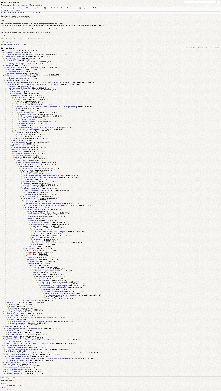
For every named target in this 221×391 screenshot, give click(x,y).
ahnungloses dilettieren (15, 332)
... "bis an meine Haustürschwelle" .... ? (19, 62)
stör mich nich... (40, 233)
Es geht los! (26, 187)
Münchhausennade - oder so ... (31, 116)
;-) (29, 254)
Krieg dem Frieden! (41, 276)
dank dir (33, 246)
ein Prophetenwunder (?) (13, 58)
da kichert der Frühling (19, 138)
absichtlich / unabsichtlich (28, 114)
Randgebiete (29, 202)
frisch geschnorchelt (20, 153)
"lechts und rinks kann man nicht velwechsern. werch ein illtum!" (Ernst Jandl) (49, 205)
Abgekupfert (11, 330)
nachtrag (36, 273)
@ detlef (23, 18)
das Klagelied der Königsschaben (20, 88)
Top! (24, 172)
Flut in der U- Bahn (13, 325)
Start (218, 2)
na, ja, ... (36, 241)
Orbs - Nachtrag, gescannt (15, 69)
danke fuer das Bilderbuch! (30, 196)
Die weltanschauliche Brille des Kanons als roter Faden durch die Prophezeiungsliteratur (35, 340)
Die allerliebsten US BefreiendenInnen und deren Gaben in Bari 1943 (28, 349)
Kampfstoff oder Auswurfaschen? (18, 357)
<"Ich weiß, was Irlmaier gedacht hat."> (16, 56)
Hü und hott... (41, 278)
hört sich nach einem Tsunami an (15, 314)
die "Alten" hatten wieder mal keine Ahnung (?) (49, 232)
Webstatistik (3, 383)
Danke (29, 211)
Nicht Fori (18, 144)
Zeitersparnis (9, 66)
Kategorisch (27, 183)
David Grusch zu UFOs (14, 73)
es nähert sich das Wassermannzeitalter (34, 168)
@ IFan (28, 256)
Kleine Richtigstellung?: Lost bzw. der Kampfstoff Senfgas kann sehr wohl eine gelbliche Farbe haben (40, 358)
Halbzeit (32, 263)
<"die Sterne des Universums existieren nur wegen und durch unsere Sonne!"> (33, 84)
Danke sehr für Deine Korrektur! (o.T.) (21, 360)
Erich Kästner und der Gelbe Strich (16, 347)
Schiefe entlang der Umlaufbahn (29, 164)
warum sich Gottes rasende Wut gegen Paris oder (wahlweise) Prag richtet (30, 343)
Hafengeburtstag (9, 312)
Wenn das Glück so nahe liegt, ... (39, 224)
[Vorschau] (35, 51)
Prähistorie (16, 150)
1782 (23, 118)
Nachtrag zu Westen (20, 97)
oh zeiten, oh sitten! (40, 274)
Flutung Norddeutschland (18, 323)
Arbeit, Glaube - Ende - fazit (54, 293)
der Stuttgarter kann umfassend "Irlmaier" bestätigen (22, 75)
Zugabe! (27, 174)
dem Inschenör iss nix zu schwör (49, 282)
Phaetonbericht (18, 151)
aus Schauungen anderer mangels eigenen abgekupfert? (24, 329)
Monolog (28, 207)
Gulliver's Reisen (35, 226)
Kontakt (3, 387)
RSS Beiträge (5, 378)
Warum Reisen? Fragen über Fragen (33, 129)
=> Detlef (21, 103)
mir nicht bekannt (10, 364)
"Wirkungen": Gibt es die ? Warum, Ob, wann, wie (48, 243)
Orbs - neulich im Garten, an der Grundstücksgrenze (23, 67)
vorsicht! (34, 237)
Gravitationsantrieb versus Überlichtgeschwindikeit (37, 127)
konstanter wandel (32, 194)
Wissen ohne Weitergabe (41, 235)
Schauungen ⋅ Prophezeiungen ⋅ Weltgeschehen (21, 5)
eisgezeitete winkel (21, 159)
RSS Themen (15, 378)
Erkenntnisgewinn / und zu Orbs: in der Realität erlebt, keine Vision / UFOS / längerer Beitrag (46, 107)
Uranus (27, 192)
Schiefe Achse (20, 161)
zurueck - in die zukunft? (32, 189)
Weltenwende (10, 2)
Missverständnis (18, 95)
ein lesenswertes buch (34, 260)
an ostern (20, 136)
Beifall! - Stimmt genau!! (32, 185)
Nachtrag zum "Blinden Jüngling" (15, 338)
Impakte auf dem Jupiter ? (12, 371)
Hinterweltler (31, 258)
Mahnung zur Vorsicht (10, 336)
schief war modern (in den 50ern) (28, 163)
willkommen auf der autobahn (17, 302)
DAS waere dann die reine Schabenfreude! (24, 90)
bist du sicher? (51, 299)
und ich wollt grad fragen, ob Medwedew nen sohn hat (44, 176)
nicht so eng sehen (32, 250)
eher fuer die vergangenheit (13, 366)
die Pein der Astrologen (30, 198)
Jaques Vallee (23, 123)
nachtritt (11, 319)
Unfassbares (10, 81)
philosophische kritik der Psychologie (54, 288)
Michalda (9, 60)
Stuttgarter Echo (12, 79)
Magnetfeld (11, 304)
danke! (20, 110)
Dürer (9, 342)
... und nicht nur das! (38, 228)
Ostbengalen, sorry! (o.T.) (29, 122)
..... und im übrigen (28, 170)
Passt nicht (23, 120)
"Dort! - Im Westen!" (17, 310)
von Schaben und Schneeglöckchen (39, 213)
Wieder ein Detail (18, 140)
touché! (35, 245)
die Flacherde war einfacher (20, 148)
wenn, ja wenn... (17, 94)
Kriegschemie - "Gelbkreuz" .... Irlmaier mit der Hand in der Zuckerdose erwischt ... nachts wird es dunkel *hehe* (41, 353)
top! (7, 351)
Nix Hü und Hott (21, 135)
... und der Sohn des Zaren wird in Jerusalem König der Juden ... (25, 54)
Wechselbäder (35, 267)
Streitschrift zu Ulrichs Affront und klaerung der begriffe (64, 295)
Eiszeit (16, 155)
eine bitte (31, 219)
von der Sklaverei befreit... (39, 269)
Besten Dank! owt (35, 215)
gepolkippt (12, 306)
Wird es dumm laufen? (10, 51)
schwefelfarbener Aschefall (14, 373)
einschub (33, 265)
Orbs (19, 109)
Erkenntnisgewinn (21, 99)
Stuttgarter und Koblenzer (16, 334)
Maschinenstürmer (44, 280)
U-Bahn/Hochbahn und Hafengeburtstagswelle (22, 317)
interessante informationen (39, 217)
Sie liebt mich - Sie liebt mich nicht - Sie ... (53, 284)
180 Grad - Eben (15, 92)
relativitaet (11, 86)
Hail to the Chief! (29, 181)
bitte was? (19, 101)
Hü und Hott (19, 133)
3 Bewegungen (34, 220)
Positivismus (37, 239)
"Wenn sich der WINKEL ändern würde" (37, 191)
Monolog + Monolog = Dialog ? (36, 209)
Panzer (35, 230)
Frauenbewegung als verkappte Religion (54, 286)
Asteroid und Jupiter (11, 368)
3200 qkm (30, 179)
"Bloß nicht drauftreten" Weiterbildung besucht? (21, 355)
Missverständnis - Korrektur (23, 131)
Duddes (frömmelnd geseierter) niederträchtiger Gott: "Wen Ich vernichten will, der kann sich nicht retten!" (42, 82)
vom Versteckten (48, 289)
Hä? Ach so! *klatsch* (26, 105)
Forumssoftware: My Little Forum (7, 389)
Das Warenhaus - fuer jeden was (54, 291)
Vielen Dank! (9, 327)
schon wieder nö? (29, 200)
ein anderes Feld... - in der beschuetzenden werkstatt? (43, 204)
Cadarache (13, 308)
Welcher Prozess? (16, 146)
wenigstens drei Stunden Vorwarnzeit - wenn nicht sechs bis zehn (31, 321)
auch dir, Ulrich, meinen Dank (34, 301)
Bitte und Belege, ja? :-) (21, 142)
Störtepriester (8, 53)
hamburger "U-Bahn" (13, 315)
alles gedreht (24, 166)
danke (48, 297)
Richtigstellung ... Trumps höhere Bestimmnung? (42, 178)
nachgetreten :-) (11, 77)
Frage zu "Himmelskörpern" (12, 362)
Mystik (22, 125)
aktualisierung (33, 261)
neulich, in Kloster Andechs (27, 112)
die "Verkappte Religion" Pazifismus (44, 271)
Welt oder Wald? (30, 248)
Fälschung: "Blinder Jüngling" (16, 64)
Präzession (18, 157)
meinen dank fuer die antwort (40, 222)
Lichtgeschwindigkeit (14, 71)
